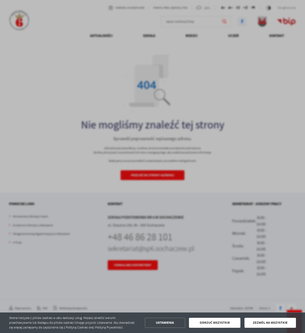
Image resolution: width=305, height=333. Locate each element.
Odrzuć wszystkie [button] (215, 322)
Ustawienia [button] (165, 322)
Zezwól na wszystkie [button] (270, 322)
